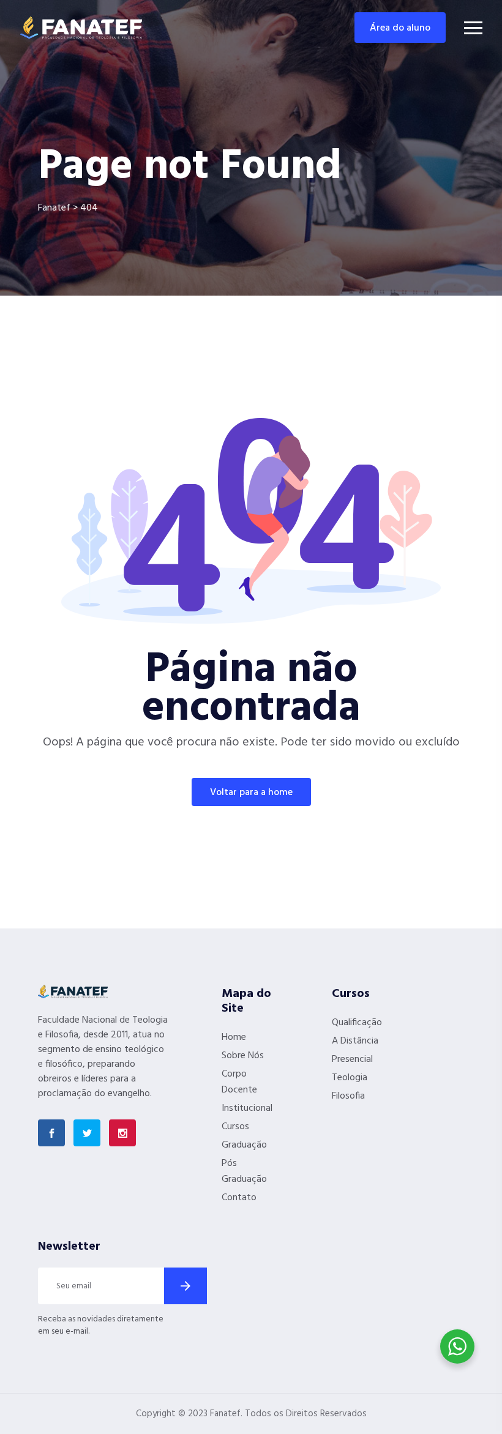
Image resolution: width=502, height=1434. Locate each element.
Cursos (235, 1127)
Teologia (349, 1078)
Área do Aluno (400, 28)
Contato (239, 1198)
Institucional (247, 1108)
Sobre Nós (243, 1056)
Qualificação (357, 1023)
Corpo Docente (239, 1082)
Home (234, 1037)
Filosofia (348, 1096)
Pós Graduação (244, 1171)
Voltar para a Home (251, 793)
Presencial (352, 1059)
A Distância (355, 1041)
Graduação (244, 1145)
